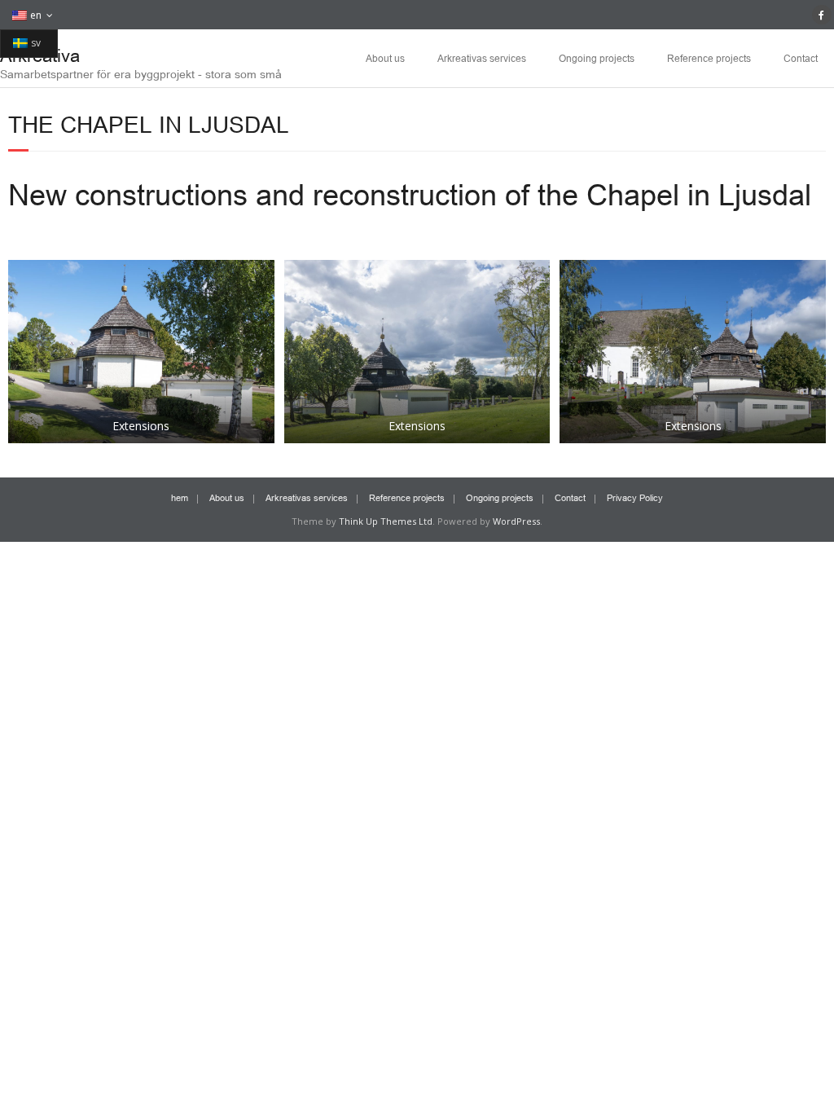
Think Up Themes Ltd (385, 521)
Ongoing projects (596, 57)
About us (385, 57)
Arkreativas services (481, 57)
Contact (801, 57)
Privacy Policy (635, 497)
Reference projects (709, 57)
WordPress (516, 521)
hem (179, 497)
